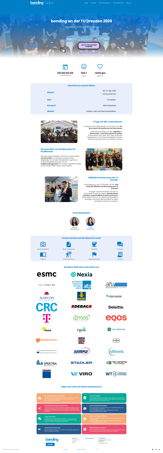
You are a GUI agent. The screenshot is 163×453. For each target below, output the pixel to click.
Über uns (128, 3)
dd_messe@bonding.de (103, 443)
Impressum (65, 449)
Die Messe (74, 438)
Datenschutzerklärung (81, 449)
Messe (86, 3)
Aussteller (93, 3)
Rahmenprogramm (105, 3)
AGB (97, 449)
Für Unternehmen (118, 3)
